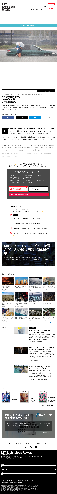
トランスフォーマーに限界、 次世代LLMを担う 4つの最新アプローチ (30, 233)
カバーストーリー (6, 91)
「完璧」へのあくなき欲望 (32, 400)
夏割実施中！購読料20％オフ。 (28, 25)
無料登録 (51, 8)
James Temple (6, 114)
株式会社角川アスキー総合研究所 (14, 482)
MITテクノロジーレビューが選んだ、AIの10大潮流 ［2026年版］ (27, 249)
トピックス (32, 9)
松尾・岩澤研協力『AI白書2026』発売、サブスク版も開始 (27, 216)
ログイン (35, 3)
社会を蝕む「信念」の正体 (51, 399)
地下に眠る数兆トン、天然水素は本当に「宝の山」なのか (27, 210)
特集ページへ (47, 263)
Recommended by (46, 322)
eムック (40, 9)
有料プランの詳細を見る (16, 189)
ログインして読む (34, 189)
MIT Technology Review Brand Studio (37, 341)
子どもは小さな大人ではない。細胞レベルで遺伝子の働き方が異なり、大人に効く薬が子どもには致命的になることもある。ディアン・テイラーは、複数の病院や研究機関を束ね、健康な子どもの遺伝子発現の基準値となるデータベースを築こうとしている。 (42, 354)
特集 (37, 9)
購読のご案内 (28, 3)
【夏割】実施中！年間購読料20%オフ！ (20, 194)
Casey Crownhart (33, 381)
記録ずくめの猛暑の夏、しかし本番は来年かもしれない (27, 222)
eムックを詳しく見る (47, 405)
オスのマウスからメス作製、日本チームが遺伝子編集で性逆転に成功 (30, 228)
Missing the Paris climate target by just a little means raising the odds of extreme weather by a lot (22, 94)
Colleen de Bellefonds (34, 360)
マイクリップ (42, 3)
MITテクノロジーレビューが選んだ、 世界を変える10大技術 (28, 416)
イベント (45, 9)
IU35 (28, 9)
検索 (44, 6)
